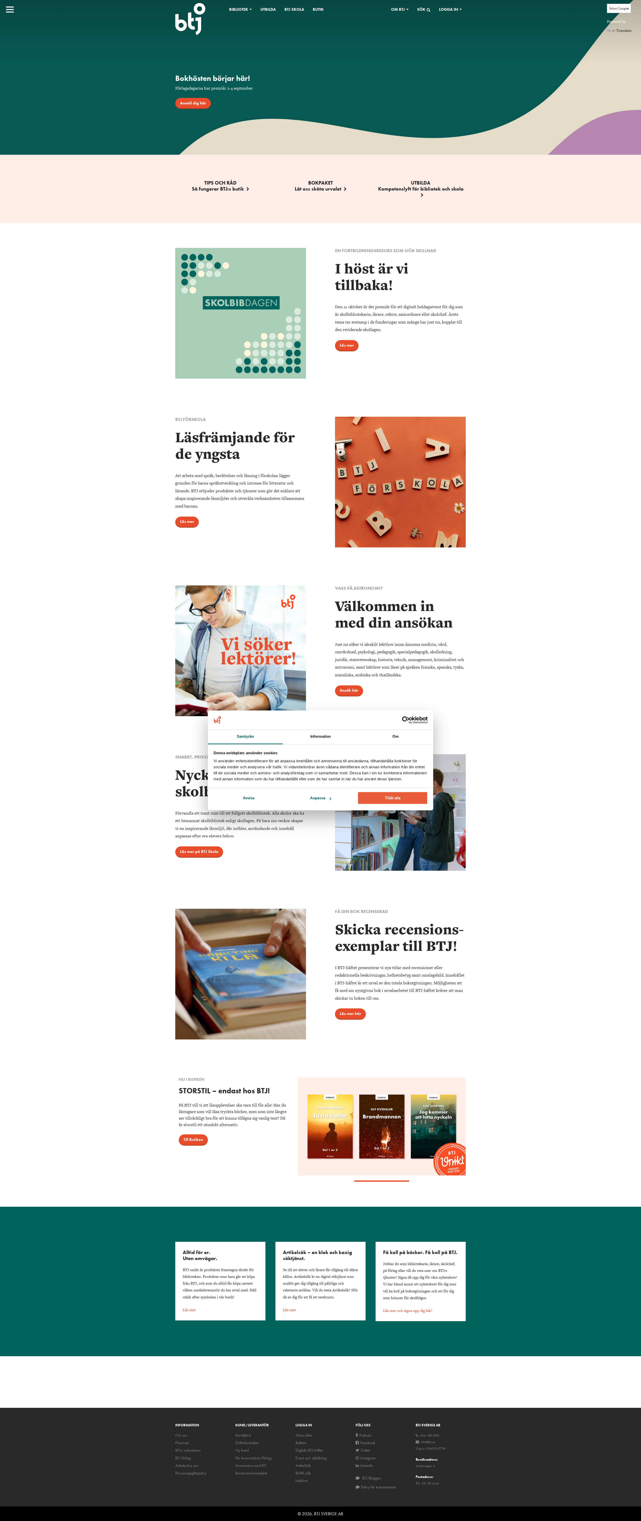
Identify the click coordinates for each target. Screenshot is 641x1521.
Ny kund (242, 1450)
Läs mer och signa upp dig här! (407, 1310)
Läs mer (347, 345)
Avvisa (248, 798)
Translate (623, 30)
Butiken (300, 1442)
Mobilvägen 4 (425, 1466)
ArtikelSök (303, 1465)
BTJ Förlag (183, 1458)
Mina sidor (303, 1435)
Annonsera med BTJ (250, 1465)
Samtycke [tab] (245, 736)
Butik (318, 9)
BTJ (190, 19)
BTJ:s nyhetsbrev (188, 1450)
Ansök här (349, 690)
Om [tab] (395, 736)
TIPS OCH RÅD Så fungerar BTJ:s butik (218, 186)
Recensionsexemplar (251, 1473)
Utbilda (268, 9)
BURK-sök (303, 1473)
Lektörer (301, 1480)
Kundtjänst (243, 1435)
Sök (421, 9)
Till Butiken (193, 1139)
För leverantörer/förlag (253, 1458)
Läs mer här (350, 1013)
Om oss (181, 1435)
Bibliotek (238, 9)
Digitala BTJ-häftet (309, 1450)
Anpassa (317, 798)
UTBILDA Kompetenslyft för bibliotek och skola (420, 186)
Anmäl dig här (193, 103)
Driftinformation (247, 1442)
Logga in (448, 9)
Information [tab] (320, 736)
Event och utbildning (311, 1458)
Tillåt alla (392, 798)
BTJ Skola (294, 9)
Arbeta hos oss (186, 1465)
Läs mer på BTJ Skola (199, 851)
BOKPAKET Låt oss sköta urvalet (318, 186)
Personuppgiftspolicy (191, 1473)
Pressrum (182, 1442)
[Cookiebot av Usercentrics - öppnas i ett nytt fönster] (406, 720)
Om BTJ (398, 9)
